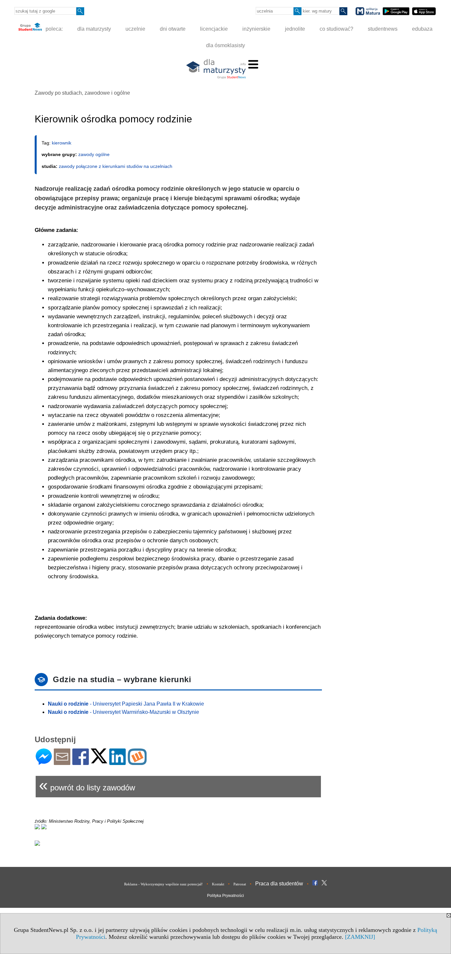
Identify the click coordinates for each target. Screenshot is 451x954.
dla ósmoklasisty (225, 45)
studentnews (383, 29)
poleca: (53, 29)
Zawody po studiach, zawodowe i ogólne (82, 93)
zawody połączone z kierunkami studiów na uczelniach (115, 166)
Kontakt (218, 884)
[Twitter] (99, 760)
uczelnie (135, 29)
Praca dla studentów (279, 883)
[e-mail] (62, 762)
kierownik (61, 142)
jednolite (295, 29)
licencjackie (214, 29)
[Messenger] (44, 762)
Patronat (239, 884)
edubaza (422, 29)
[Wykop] (137, 762)
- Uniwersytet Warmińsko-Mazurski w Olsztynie (123, 712)
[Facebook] (80, 762)
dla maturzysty (94, 29)
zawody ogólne (94, 154)
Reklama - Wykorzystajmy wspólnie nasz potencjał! (163, 884)
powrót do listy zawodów (87, 785)
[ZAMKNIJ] (360, 937)
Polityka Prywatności (225, 895)
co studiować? (336, 29)
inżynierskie (256, 29)
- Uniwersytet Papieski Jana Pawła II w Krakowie (126, 704)
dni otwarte (173, 29)
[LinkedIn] (117, 762)
